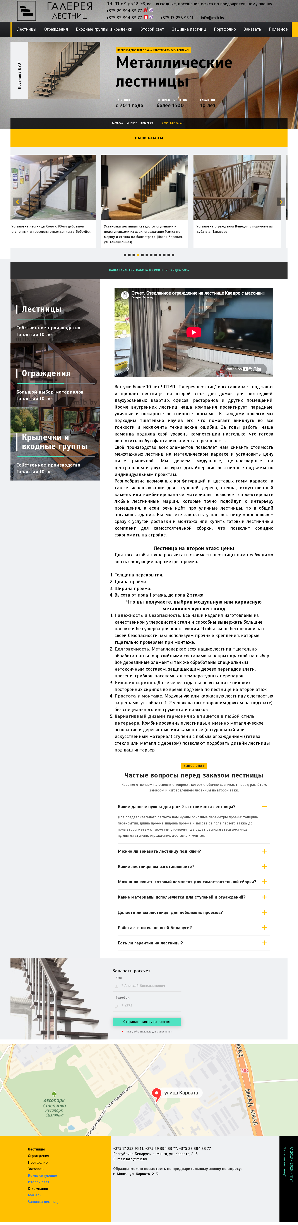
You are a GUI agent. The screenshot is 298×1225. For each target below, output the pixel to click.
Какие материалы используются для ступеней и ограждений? (182, 897)
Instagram (146, 123)
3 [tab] (133, 255)
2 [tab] (129, 255)
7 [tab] (151, 255)
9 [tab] (160, 255)
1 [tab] (125, 255)
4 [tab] (138, 255)
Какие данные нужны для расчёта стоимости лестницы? (177, 806)
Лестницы (26, 29)
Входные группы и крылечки (104, 29)
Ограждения (56, 29)
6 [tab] (147, 255)
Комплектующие (42, 1175)
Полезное (278, 29)
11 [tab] (168, 255)
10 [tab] (164, 255)
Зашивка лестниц (189, 29)
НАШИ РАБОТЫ (149, 138)
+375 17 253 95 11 (177, 18)
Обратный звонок (172, 123)
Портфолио (225, 29)
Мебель (34, 1195)
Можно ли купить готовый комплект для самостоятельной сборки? (187, 882)
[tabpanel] (55, 82)
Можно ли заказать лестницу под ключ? (159, 851)
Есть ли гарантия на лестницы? (150, 943)
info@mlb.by (212, 18)
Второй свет (152, 29)
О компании (38, 1188)
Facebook (117, 123)
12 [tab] (173, 255)
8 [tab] (155, 255)
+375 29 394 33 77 (124, 11)
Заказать (252, 29)
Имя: (119, 977)
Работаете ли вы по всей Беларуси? (155, 927)
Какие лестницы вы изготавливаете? (156, 866)
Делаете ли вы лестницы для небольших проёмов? (170, 912)
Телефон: (123, 997)
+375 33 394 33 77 (124, 18)
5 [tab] (142, 255)
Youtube (132, 123)
